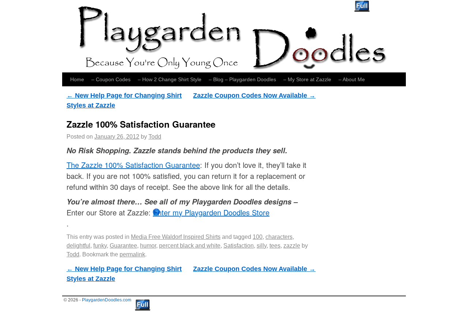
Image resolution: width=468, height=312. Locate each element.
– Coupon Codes (111, 79)
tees (274, 246)
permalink (132, 254)
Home (77, 79)
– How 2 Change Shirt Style (169, 79)
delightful (78, 246)
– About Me (352, 79)
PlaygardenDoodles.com (106, 299)
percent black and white (189, 246)
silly (262, 246)
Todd (154, 137)
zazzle (291, 246)
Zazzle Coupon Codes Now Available (254, 95)
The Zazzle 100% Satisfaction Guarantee (133, 164)
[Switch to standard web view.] (362, 6)
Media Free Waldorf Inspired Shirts (175, 237)
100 (258, 237)
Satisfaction (238, 246)
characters (278, 237)
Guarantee (123, 246)
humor (148, 246)
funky (100, 246)
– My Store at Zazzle (307, 79)
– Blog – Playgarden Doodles (242, 79)
